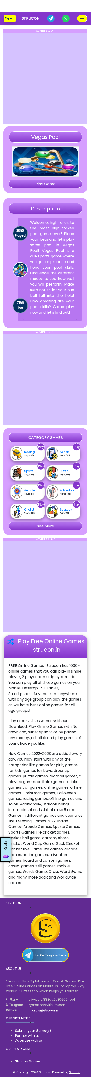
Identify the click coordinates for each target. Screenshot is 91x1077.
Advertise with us (29, 1040)
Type (8, 18)
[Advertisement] (45, 6)
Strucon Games (28, 1061)
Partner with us (27, 1035)
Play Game (45, 184)
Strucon (74, 1072)
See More (45, 526)
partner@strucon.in (44, 1010)
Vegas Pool (45, 137)
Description (45, 208)
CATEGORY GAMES (45, 437)
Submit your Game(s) (33, 1030)
